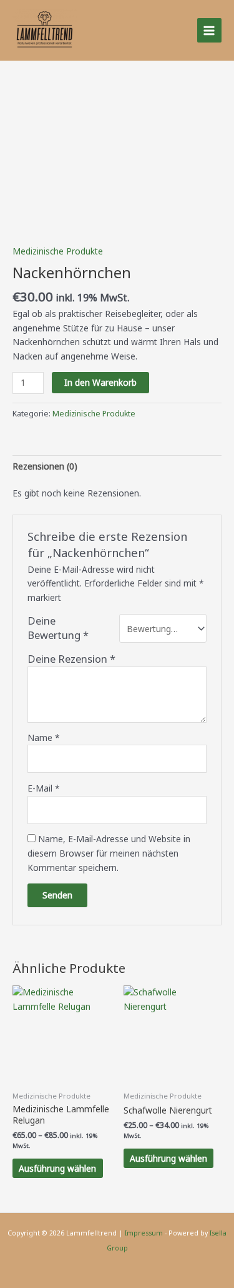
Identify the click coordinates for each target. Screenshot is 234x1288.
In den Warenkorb (100, 382)
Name (43, 737)
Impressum (144, 1233)
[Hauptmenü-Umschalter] (209, 30)
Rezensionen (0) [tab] (44, 466)
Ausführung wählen (57, 1168)
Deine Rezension (71, 659)
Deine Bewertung (58, 628)
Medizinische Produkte (57, 251)
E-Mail (43, 788)
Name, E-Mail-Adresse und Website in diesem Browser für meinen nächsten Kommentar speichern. (108, 853)
